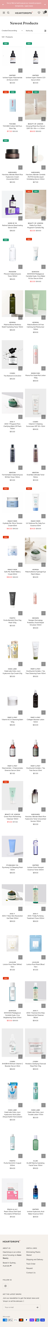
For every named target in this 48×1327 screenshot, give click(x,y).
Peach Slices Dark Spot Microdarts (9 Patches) (12, 1213)
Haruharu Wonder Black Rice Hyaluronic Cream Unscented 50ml (12, 177)
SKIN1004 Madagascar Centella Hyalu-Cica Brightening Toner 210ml (12, 1015)
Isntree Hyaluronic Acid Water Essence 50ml (35, 1213)
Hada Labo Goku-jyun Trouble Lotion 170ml (35, 1113)
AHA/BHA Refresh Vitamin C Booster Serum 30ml (12, 1065)
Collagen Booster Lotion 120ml (35, 721)
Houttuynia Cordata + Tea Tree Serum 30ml (35, 769)
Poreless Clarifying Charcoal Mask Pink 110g (35, 1065)
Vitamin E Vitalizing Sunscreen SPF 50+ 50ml (35, 425)
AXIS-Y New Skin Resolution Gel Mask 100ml (12, 917)
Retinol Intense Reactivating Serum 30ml (12, 226)
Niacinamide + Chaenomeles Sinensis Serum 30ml (12, 769)
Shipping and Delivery (34, 1259)
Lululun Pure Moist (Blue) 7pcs (35, 965)
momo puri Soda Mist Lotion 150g (35, 376)
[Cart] (44, 13)
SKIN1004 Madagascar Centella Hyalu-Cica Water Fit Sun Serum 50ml (35, 276)
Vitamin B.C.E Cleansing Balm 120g (12, 721)
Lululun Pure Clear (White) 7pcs (12, 965)
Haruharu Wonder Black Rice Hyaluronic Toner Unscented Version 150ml (35, 819)
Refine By (29, 31)
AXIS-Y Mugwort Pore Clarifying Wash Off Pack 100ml (12, 426)
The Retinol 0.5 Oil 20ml (12, 376)
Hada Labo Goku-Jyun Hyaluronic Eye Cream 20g (12, 672)
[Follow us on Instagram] (5, 1286)
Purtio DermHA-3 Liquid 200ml (12, 1164)
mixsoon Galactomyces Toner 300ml (12, 275)
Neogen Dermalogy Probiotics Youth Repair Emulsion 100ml (35, 622)
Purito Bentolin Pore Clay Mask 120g (12, 621)
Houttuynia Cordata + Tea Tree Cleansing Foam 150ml (36, 672)
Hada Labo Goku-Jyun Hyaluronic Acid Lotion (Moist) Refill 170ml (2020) (12, 1114)
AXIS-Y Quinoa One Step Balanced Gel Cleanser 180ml (35, 1015)
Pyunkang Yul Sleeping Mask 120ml (12, 868)
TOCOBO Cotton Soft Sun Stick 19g (12, 127)
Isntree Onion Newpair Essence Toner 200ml (35, 868)
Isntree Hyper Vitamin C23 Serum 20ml (35, 79)
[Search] (8, 13)
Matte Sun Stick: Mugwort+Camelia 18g (35, 226)
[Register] (37, 1307)
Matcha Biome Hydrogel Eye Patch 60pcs (35, 573)
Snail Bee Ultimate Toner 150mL (36, 476)
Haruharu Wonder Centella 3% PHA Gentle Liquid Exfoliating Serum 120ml (35, 177)
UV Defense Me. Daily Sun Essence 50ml (35, 524)
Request (29, 1268)
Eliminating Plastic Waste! (33, 1253)
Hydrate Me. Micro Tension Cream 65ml (12, 524)
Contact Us (30, 1273)
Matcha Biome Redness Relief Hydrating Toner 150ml (12, 326)
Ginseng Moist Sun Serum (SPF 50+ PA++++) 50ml (35, 127)
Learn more (29, 6)
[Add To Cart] (20, 70)
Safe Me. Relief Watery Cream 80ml (12, 573)
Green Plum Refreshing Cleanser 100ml (12, 818)
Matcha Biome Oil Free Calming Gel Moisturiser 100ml (35, 327)
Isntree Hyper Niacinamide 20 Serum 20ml (12, 79)
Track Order (30, 1264)
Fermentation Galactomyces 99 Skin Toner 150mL (12, 476)
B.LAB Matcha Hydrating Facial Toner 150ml (35, 1164)
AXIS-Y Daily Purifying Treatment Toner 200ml (35, 917)
